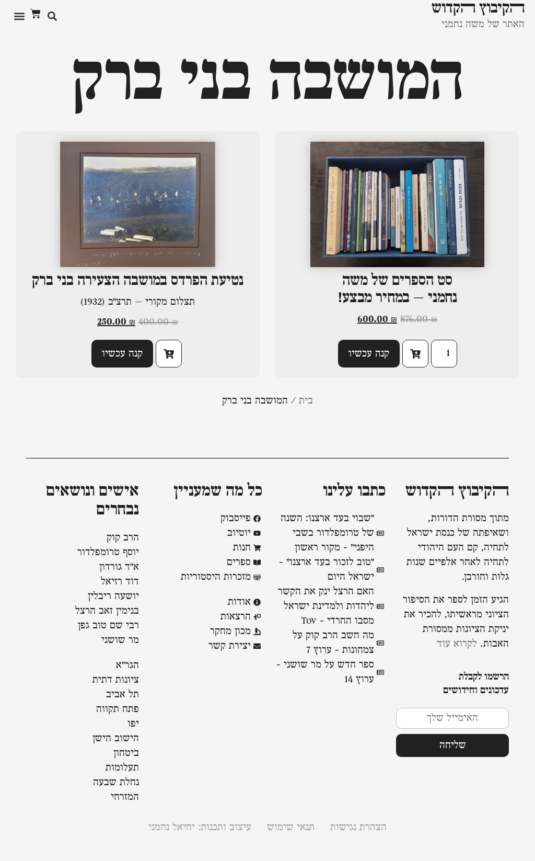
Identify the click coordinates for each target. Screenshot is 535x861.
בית (306, 401)
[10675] (415, 354)
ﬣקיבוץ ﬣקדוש (457, 491)
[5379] (169, 354)
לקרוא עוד (457, 644)
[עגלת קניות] (35, 13)
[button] (52, 16)
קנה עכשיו (368, 354)
